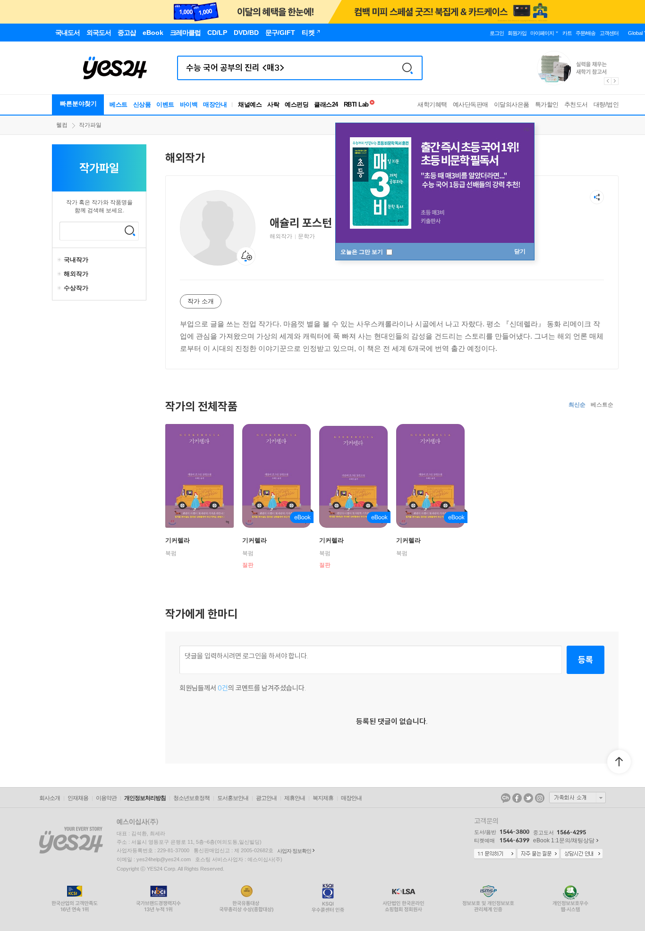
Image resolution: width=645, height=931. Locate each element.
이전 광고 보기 (607, 81)
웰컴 (62, 125)
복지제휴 (323, 798)
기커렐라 (177, 540)
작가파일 (90, 125)
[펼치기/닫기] (60, 260)
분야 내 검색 (130, 231)
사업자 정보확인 (294, 851)
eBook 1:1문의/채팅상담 (563, 840)
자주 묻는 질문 (538, 854)
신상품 (142, 104)
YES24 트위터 (528, 798)
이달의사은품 (511, 104)
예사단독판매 (470, 104)
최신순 (577, 404)
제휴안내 (294, 798)
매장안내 (215, 104)
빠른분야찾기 (78, 103)
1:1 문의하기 (495, 854)
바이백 (189, 104)
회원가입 (517, 33)
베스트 (118, 104)
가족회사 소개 (577, 797)
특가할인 (547, 104)
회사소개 (49, 798)
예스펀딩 (296, 104)
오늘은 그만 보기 (362, 252)
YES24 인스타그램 (539, 798)
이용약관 (106, 798)
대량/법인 (606, 104)
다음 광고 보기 (615, 81)
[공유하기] (596, 197)
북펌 (171, 553)
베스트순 (602, 404)
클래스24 (326, 104)
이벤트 (165, 104)
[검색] (407, 68)
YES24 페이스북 (517, 798)
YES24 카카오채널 (505, 798)
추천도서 (576, 104)
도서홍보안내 (232, 798)
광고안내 (266, 798)
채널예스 (250, 104)
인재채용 (78, 798)
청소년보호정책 (191, 798)
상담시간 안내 (582, 854)
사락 (273, 104)
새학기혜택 (432, 104)
